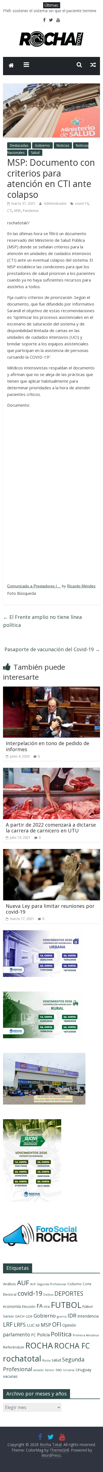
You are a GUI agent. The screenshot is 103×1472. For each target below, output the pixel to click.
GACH (19, 1316)
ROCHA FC (72, 1345)
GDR (29, 1316)
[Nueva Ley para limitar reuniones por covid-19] (51, 852)
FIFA (47, 1307)
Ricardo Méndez (81, 586)
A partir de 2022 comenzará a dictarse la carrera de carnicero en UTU (51, 827)
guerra (61, 1316)
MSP (17, 210)
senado (38, 1370)
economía (12, 1306)
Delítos (48, 1295)
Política (61, 1334)
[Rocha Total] (11, 66)
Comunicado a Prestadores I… (34, 586)
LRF (8, 1324)
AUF (23, 1282)
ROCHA (39, 1345)
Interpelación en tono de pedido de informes (47, 746)
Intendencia (88, 1316)
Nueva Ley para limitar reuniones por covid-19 (50, 909)
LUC (31, 1325)
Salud (35, 152)
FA (40, 1306)
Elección (28, 1306)
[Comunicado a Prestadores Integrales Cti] (51, 495)
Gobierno (42, 145)
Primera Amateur (86, 1335)
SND (58, 1370)
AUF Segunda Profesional (48, 1284)
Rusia (46, 1360)
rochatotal (22, 1358)
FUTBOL (66, 1304)
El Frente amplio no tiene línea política (42, 621)
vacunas (10, 1376)
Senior (49, 1370)
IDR (72, 1315)
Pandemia (30, 210)
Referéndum (13, 1347)
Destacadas (19, 145)
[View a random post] (93, 64)
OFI (56, 1324)
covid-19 (81, 203)
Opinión (69, 1325)
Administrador (56, 203)
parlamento (16, 1334)
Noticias (63, 145)
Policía (43, 1335)
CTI (9, 210)
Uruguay (83, 1369)
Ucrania (68, 1370)
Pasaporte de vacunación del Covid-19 (52, 649)
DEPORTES (68, 1293)
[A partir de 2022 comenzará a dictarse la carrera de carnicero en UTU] (51, 771)
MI (38, 1325)
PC (33, 1334)
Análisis (9, 1283)
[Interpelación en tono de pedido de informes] (51, 690)
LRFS (20, 1324)
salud (56, 1360)
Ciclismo (74, 1283)
